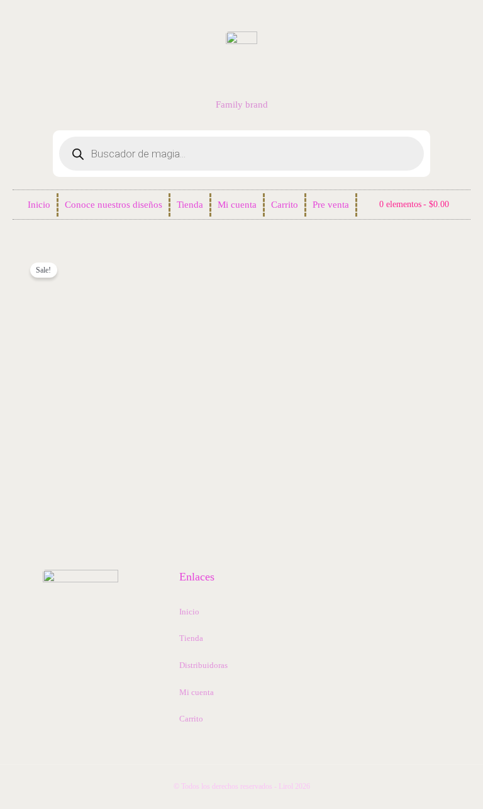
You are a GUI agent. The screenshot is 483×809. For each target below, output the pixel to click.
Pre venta (331, 205)
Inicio (39, 205)
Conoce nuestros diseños (113, 205)
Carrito (284, 205)
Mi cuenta (237, 205)
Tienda (190, 205)
